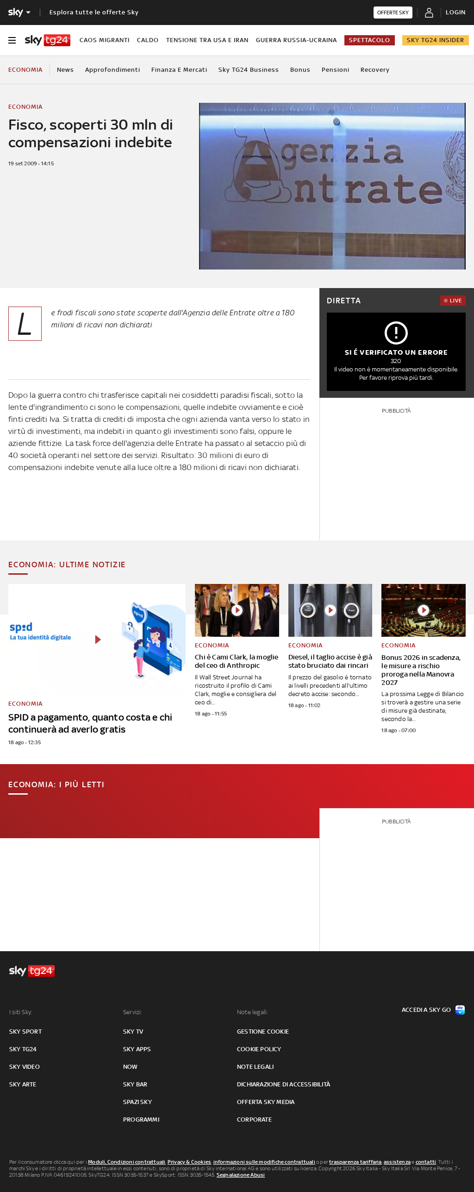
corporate (254, 1119)
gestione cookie (263, 1031)
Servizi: (133, 1012)
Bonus (300, 69)
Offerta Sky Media (265, 1101)
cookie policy (259, 1049)
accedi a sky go (426, 1009)
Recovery (375, 69)
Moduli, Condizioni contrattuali (126, 1162)
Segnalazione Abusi (241, 1175)
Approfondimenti (112, 69)
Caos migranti (105, 40)
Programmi (141, 1119)
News (65, 69)
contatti (426, 1162)
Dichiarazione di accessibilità (283, 1084)
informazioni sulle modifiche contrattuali (264, 1162)
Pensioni (335, 69)
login (456, 12)
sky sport (25, 1031)
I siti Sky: (20, 1012)
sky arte (23, 1084)
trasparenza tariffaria (355, 1162)
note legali (255, 1066)
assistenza (397, 1162)
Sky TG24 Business (248, 69)
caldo (148, 40)
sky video (24, 1066)
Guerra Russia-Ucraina (296, 40)
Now (130, 1066)
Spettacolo (369, 40)
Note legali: (252, 1012)
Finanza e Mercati (179, 69)
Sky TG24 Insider (435, 40)
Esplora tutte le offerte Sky (94, 12)
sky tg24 (23, 1049)
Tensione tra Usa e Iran (207, 40)
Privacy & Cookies (189, 1162)
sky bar (135, 1084)
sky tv (133, 1031)
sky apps (137, 1049)
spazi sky (137, 1101)
